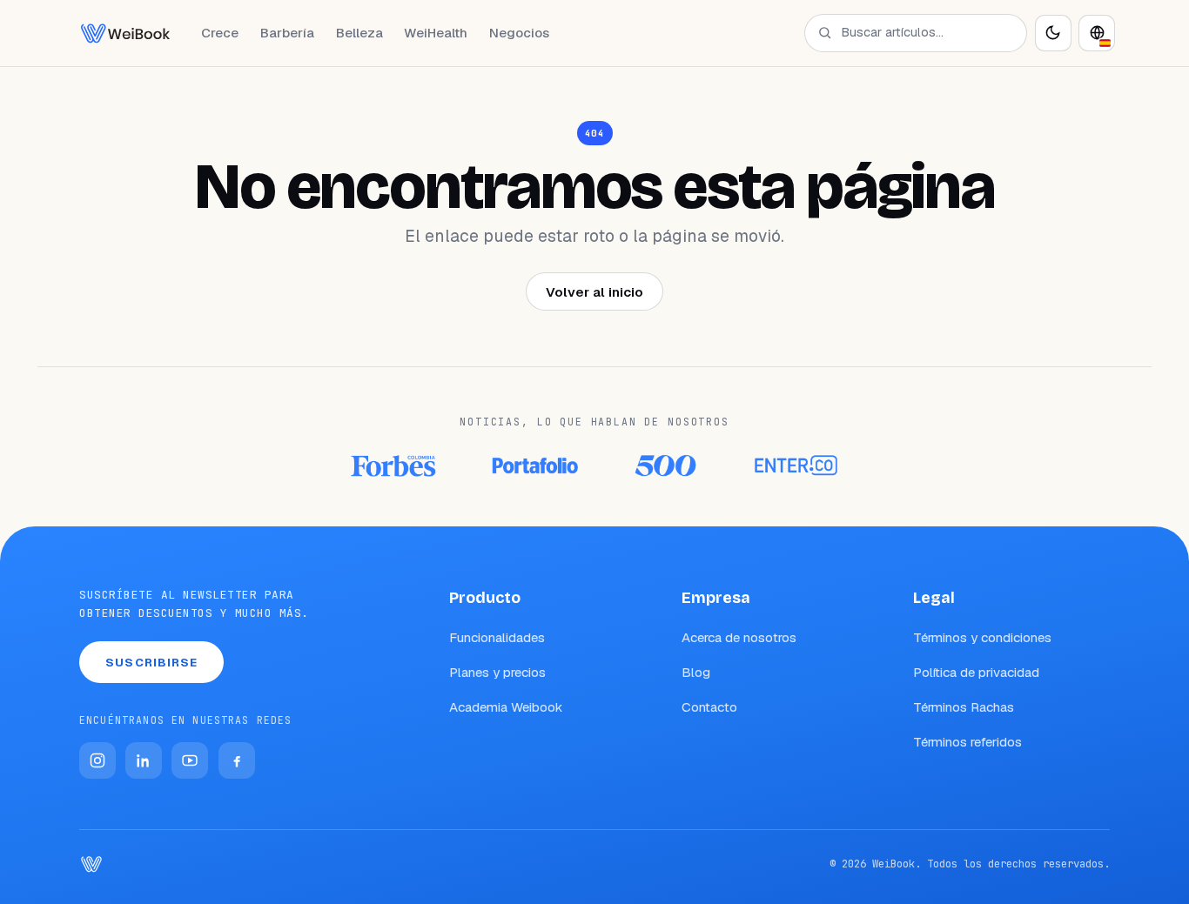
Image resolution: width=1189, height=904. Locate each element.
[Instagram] (97, 760)
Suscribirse (151, 662)
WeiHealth (435, 32)
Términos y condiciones (982, 637)
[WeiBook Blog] (125, 33)
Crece (219, 32)
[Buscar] (824, 32)
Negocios (519, 32)
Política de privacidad (976, 672)
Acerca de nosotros (739, 637)
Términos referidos (967, 741)
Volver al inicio (594, 292)
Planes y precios (497, 672)
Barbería (287, 32)
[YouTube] (189, 760)
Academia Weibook (506, 707)
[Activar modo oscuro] (1053, 33)
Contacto (709, 707)
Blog (696, 672)
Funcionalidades (497, 637)
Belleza (359, 32)
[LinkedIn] (143, 760)
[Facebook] (236, 760)
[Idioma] (1096, 33)
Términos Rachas (963, 707)
